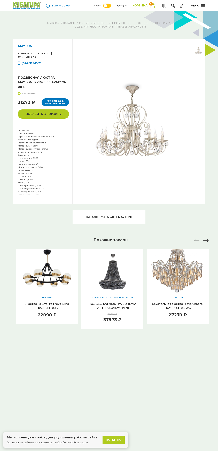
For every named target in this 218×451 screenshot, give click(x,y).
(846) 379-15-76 (31, 63)
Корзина (142, 5)
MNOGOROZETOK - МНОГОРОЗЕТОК (112, 297)
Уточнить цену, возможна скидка (55, 102)
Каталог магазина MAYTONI (109, 217)
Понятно (114, 439)
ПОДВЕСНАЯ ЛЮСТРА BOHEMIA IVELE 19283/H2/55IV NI (112, 306)
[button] (206, 240)
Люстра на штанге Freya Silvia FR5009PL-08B (47, 306)
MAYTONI (25, 46)
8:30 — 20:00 (61, 5)
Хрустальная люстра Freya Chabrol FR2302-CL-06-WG (177, 306)
